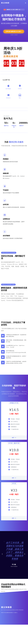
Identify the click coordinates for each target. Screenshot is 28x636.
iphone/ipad (8, 88)
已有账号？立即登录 (14, 34)
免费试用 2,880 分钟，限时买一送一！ (13, 9)
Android (20, 88)
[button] (3, 554)
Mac (20, 98)
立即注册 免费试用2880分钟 (13, 31)
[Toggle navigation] (25, 3)
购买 (13, 437)
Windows (8, 98)
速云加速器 (5, 3)
